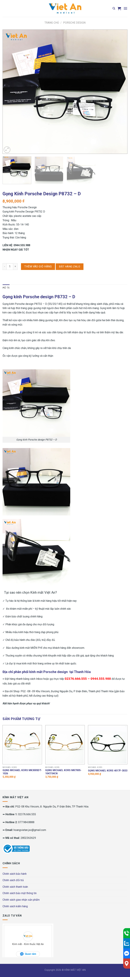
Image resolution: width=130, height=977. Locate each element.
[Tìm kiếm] (114, 8)
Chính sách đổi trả (13, 880)
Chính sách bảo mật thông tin (20, 893)
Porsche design (74, 22)
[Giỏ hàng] (119, 8)
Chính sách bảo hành (15, 873)
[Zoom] (7, 149)
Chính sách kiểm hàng (15, 906)
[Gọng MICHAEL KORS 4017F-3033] (107, 744)
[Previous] (9, 91)
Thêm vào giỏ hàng (38, 266)
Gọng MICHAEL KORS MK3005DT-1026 (22, 772)
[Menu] (125, 8)
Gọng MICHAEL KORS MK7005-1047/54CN (63, 772)
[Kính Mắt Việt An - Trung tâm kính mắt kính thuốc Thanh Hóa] (65, 8)
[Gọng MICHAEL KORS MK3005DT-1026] (22, 744)
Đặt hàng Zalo (69, 266)
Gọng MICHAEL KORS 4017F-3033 (107, 770)
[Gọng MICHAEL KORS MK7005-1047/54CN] (64, 744)
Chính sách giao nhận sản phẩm (21, 899)
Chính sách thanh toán (15, 886)
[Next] (121, 91)
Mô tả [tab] (6, 287)
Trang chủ (52, 22)
